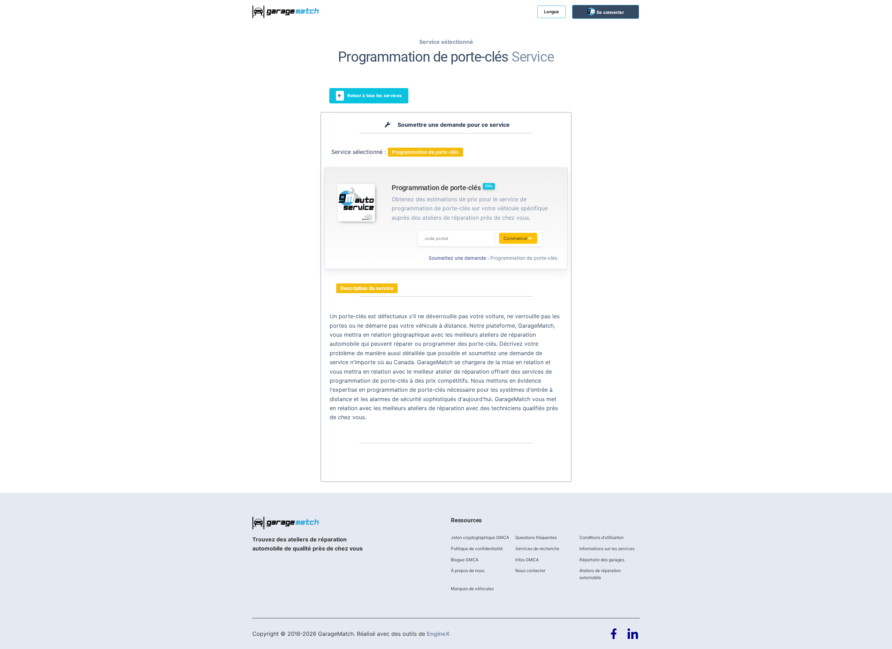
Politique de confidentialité (477, 548)
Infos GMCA (527, 559)
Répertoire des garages (601, 559)
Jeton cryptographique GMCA (480, 537)
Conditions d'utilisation (601, 537)
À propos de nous (467, 570)
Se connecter (609, 12)
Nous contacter (530, 570)
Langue (551, 11)
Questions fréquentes (536, 537)
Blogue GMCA (464, 559)
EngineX (438, 633)
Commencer (515, 238)
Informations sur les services (607, 548)
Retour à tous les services (374, 95)
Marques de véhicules (472, 588)
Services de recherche (537, 548)
